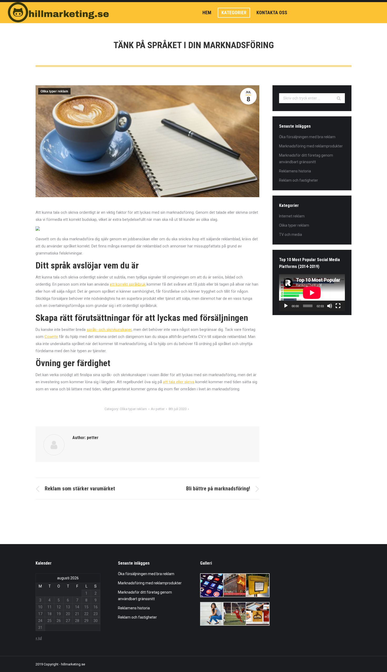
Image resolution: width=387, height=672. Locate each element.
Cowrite (51, 336)
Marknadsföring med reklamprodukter (311, 146)
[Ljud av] (329, 305)
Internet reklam (292, 216)
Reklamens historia (295, 171)
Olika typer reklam (54, 91)
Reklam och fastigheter (298, 180)
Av (158, 409)
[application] (312, 292)
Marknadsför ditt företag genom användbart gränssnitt (306, 158)
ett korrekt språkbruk (128, 284)
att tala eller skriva (178, 382)
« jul (39, 638)
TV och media (290, 234)
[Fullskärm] (338, 305)
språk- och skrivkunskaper (109, 329)
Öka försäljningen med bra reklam (307, 137)
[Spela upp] (286, 305)
